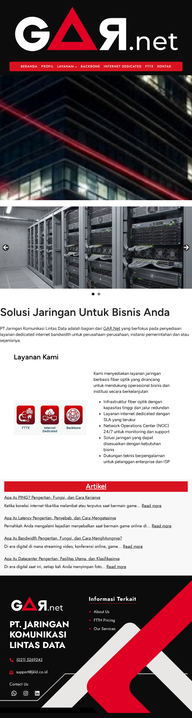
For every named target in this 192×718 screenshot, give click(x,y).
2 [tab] (99, 294)
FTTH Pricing (104, 620)
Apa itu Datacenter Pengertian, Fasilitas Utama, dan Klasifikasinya (62, 559)
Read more (152, 506)
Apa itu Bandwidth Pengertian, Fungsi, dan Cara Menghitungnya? (63, 538)
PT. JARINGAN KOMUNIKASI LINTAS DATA (39, 635)
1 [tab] (93, 294)
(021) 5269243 (29, 660)
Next (186, 247)
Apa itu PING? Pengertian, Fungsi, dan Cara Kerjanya (52, 497)
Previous (5, 247)
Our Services (104, 629)
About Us (101, 612)
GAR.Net (111, 328)
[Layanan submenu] (76, 66)
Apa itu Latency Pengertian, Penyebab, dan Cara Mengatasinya (60, 518)
